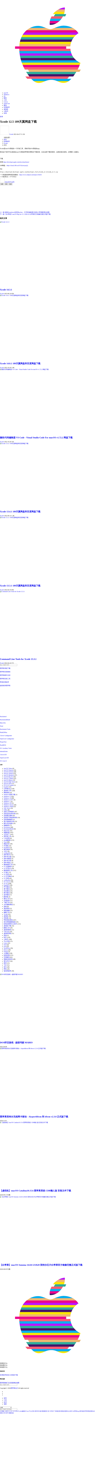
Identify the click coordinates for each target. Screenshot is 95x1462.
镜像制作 (7, 825)
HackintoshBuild (5, 720)
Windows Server (8, 805)
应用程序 (7, 107)
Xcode (11, 134)
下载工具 (7, 902)
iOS (5, 946)
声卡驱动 (7, 887)
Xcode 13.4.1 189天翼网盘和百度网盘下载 (20, 511)
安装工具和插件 (9, 811)
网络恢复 (7, 792)
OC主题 (6, 878)
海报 (6, 184)
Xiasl (1, 726)
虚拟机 (6, 109)
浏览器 (6, 918)
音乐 (5, 967)
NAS (5, 945)
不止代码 (7, 941)
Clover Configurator (6, 735)
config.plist (7, 853)
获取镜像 (7, 910)
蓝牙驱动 (7, 895)
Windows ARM (8, 806)
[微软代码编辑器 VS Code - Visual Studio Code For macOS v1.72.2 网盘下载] (24, 369)
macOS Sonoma (8, 772)
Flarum (6, 951)
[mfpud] (4, 134)
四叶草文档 (7, 860)
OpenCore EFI (4, 758)
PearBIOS (3, 745)
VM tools (6, 931)
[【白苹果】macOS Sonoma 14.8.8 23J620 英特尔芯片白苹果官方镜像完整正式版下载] (28, 1197)
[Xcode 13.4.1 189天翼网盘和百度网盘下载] (14, 443)
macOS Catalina (8, 778)
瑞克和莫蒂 (7, 971)
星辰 (5, 963)
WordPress (7, 948)
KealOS (6, 787)
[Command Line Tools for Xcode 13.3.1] (12, 591)
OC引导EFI (7, 868)
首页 (5, 139)
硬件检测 (7, 849)
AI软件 (6, 111)
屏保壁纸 (7, 908)
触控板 (6, 897)
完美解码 (7, 957)
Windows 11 (7, 796)
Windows (6, 94)
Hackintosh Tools (5, 729)
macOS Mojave (8, 780)
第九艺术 (7, 961)
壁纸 (5, 969)
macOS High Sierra (9, 782)
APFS (5, 851)
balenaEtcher (4, 751)
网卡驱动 (7, 893)
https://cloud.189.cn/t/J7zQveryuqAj (17, 165)
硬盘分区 (7, 844)
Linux (5, 943)
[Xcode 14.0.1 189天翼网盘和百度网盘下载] (14, 295)
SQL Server (7, 808)
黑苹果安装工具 (5, 678)
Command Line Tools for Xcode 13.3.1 (18, 659)
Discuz (6, 950)
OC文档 (6, 874)
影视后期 (7, 955)
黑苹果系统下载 (5, 668)
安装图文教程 (8, 815)
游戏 (5, 906)
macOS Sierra (8, 783)
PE (4, 96)
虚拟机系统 (7, 933)
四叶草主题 (7, 856)
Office (5, 810)
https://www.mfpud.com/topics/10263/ (30, 175)
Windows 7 (7, 801)
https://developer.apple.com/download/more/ (16, 162)
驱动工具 (7, 898)
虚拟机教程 (7, 930)
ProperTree (3, 742)
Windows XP (8, 803)
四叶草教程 (7, 858)
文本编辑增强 (8, 904)
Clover (6, 102)
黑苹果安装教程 (5, 672)
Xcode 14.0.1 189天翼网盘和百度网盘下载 (20, 363)
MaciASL (3, 723)
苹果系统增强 (8, 920)
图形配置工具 (8, 864)
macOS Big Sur (8, 777)
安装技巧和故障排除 (10, 817)
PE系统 (6, 846)
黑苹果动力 (14, 1388)
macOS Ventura (8, 773)
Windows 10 (7, 798)
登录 (1, 116)
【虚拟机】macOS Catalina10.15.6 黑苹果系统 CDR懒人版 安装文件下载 (35, 1190)
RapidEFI (6, 885)
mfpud (9, 182)
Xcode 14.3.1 (6, 289)
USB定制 (7, 838)
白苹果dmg (7, 788)
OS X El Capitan (9, 785)
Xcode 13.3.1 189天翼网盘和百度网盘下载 (20, 585)
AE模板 (6, 953)
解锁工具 (7, 928)
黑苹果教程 (3, 1383)
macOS (6, 93)
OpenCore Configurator (7, 739)
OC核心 (6, 872)
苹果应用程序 (4, 682)
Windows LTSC (8, 800)
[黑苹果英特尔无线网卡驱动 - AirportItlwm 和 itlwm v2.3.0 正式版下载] (23, 1048)
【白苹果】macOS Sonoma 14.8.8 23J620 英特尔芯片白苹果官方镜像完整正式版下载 (41, 1265)
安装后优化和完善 (10, 813)
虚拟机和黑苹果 (5, 685)
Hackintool (3, 716)
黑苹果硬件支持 (5, 675)
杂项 (5, 113)
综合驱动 (7, 891)
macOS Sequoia (8, 770)
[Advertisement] (47, 198)
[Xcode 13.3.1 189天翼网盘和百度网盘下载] (14, 517)
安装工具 (9, 1375)
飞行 (5, 965)
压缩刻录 (7, 900)
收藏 (2, 184)
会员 (5, 1402)
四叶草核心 (7, 862)
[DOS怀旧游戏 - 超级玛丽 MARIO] (11, 974)
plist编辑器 (7, 840)
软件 (5, 937)
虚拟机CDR (7, 790)
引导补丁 (7, 834)
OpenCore (7, 103)
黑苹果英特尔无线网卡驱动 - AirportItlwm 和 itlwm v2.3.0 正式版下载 (34, 1116)
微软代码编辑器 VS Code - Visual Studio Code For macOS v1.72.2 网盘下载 (36, 437)
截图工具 (7, 912)
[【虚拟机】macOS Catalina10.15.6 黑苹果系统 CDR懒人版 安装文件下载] (24, 1122)
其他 (5, 935)
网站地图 (16, 1383)
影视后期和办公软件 (10, 924)
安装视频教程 (8, 819)
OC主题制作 (8, 866)
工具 (5, 100)
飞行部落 (10, 1383)
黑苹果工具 (7, 836)
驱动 (5, 105)
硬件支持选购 (8, 823)
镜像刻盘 (7, 832)
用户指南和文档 (9, 821)
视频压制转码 (8, 959)
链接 (10, 184)
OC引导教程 (8, 876)
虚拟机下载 (7, 926)
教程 (5, 98)
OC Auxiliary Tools (6, 748)
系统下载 (15, 1375)
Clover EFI (3, 754)
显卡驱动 (7, 889)
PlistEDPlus (3, 732)
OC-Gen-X (3, 761)
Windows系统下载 (9, 794)
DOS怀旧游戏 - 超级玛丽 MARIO (16, 1042)
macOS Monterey (9, 775)
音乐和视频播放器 (10, 922)
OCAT (6, 883)
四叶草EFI (7, 855)
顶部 (5, 1404)
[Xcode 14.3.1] (4, 222)
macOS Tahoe (8, 768)
